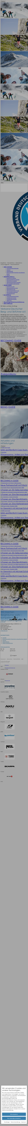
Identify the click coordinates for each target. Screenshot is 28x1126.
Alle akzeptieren (14, 1114)
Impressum (23, 1122)
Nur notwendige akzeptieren (14, 1118)
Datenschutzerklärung (15, 1122)
